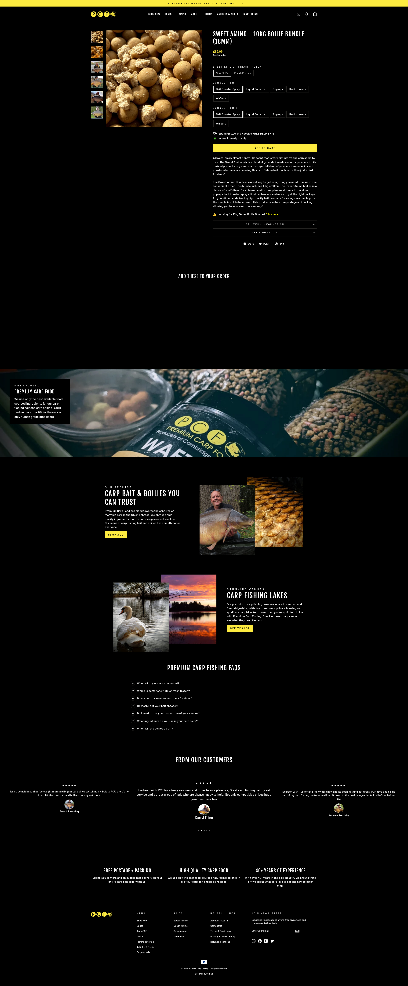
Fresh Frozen (242, 73)
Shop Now (154, 14)
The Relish (179, 936)
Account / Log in (219, 920)
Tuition (207, 14)
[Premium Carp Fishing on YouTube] (266, 941)
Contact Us (216, 925)
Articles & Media (227, 14)
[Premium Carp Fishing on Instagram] (253, 941)
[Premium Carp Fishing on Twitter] (272, 941)
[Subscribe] (297, 931)
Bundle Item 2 (225, 107)
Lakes (168, 14)
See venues (239, 628)
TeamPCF (181, 14)
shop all (116, 534)
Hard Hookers (297, 89)
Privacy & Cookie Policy (222, 936)
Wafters (221, 98)
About (195, 14)
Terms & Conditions (220, 931)
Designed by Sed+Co (204, 973)
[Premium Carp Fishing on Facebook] (260, 941)
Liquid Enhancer (256, 89)
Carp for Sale (251, 14)
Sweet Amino (181, 920)
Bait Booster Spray (228, 89)
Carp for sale (143, 952)
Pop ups (278, 89)
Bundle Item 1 (225, 82)
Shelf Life (222, 73)
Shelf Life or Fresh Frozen (237, 66)
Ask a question (265, 232)
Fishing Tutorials (145, 941)
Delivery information (265, 224)
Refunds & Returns (220, 941)
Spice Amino (180, 931)
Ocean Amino (181, 925)
